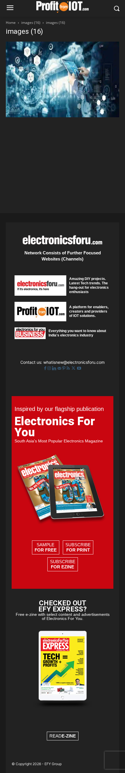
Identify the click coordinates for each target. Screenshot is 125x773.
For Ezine (62, 566)
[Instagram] (49, 368)
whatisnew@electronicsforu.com (74, 362)
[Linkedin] (55, 368)
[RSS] (69, 368)
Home (11, 22)
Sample (46, 547)
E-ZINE (69, 735)
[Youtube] (79, 368)
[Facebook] (45, 368)
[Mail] (60, 368)
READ (62, 735)
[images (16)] (62, 115)
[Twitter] (74, 368)
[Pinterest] (64, 368)
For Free (46, 549)
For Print (78, 549)
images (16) (30, 22)
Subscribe (78, 547)
